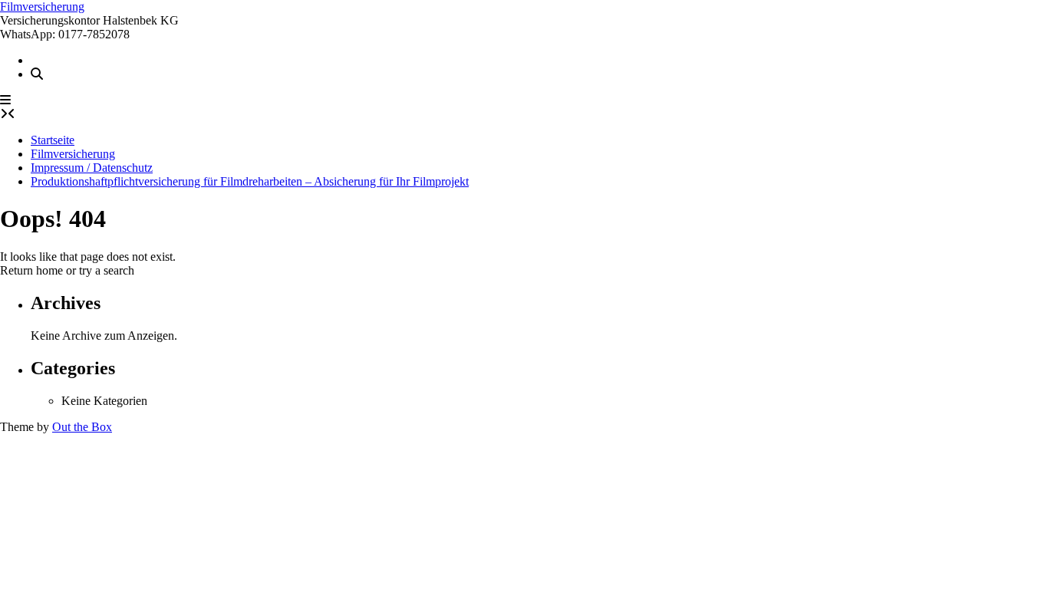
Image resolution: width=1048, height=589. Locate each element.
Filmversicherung (42, 6)
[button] (5, 100)
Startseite (52, 139)
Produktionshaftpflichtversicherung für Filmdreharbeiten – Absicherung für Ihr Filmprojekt (250, 181)
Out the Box (82, 426)
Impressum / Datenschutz (92, 167)
